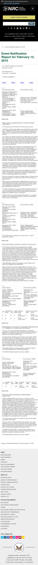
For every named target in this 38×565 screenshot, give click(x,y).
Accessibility (29, 560)
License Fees (5, 484)
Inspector (12, 560)
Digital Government (8, 464)
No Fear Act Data (27, 557)
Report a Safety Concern (19, 17)
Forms (3, 507)
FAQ (6, 34)
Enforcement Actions (8, 524)
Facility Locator (19, 38)
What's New (23, 34)
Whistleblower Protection (14, 557)
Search (31, 23)
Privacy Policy (10, 562)
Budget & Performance (9, 480)
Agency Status (6, 494)
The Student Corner (8, 466)
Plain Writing (5, 521)
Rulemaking (5, 526)
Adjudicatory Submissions (10, 512)
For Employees (29, 562)
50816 (31, 82)
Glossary (4, 528)
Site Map (21, 560)
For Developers (6, 471)
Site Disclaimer (19, 562)
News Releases (6, 455)
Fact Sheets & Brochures (9, 505)
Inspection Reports (7, 519)
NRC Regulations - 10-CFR (9, 517)
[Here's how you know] (19, 2)
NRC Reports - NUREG (8, 514)
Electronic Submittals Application (13, 509)
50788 (13, 82)
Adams (3, 459)
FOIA (28, 555)
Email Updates (16, 36)
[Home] (17, 9)
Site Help (30, 34)
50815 (22, 82)
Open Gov (4, 462)
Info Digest (5, 502)
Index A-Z (24, 36)
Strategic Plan (6, 477)
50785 (4, 82)
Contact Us (7, 36)
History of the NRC (7, 487)
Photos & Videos (6, 469)
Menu (33, 8)
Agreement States (13, 34)
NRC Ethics (4, 491)
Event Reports (6, 457)
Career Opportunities (8, 489)
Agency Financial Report (9, 482)
